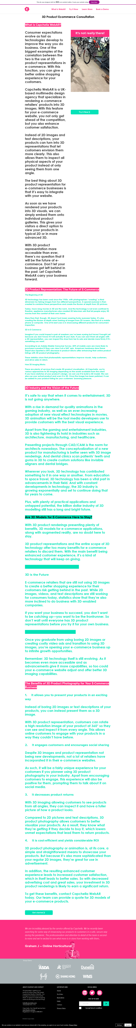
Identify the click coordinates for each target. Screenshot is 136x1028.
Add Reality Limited (29, 1010)
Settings (119, 1025)
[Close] (134, 1025)
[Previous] (10, 939)
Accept (128, 1025)
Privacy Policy (73, 1025)
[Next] (126, 939)
